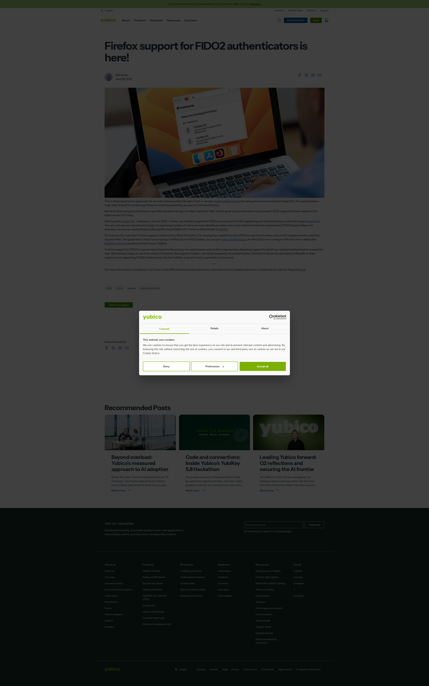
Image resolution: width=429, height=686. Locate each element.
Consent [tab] (164, 328)
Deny (166, 366)
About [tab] (264, 328)
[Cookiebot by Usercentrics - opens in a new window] (271, 317)
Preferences (212, 366)
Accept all (263, 366)
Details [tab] (214, 328)
